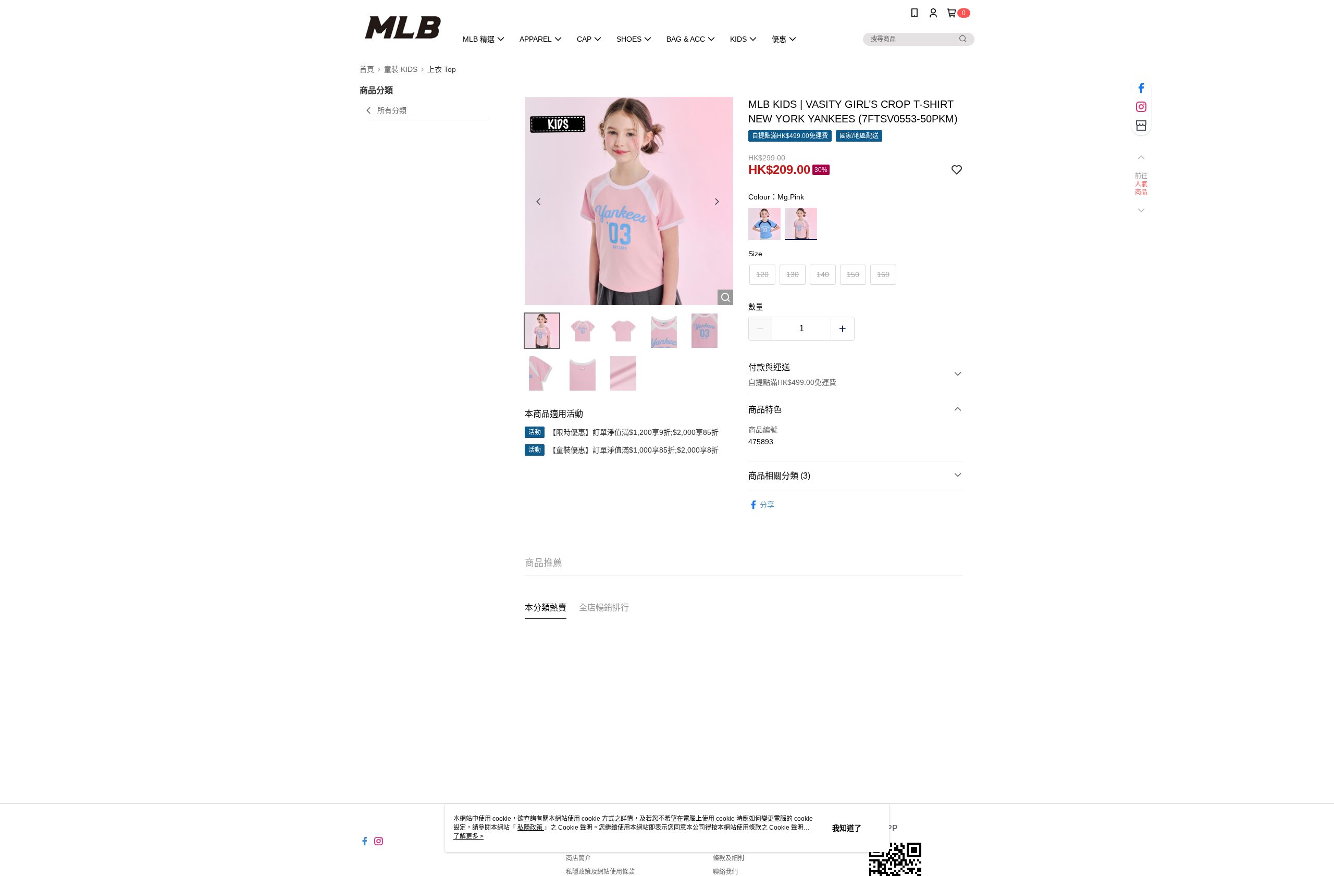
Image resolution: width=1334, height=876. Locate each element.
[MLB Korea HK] (402, 27)
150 (853, 274)
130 (792, 274)
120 (762, 274)
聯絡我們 (725, 871)
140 (823, 274)
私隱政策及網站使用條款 (600, 871)
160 (883, 274)
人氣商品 (1141, 188)
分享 (767, 504)
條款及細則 (728, 858)
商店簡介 (578, 858)
